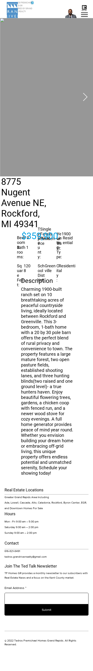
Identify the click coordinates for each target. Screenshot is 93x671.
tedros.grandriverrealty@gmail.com (26, 556)
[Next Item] (85, 97)
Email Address (14, 587)
